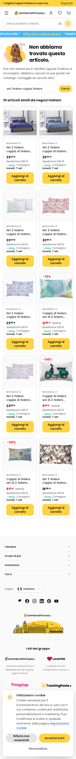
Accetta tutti (54, 738)
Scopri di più (13, 556)
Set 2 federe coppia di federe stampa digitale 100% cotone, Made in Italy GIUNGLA (56, 481)
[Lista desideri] (60, 13)
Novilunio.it (13, 143)
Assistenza (12, 565)
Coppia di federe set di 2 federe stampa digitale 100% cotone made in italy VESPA (56, 398)
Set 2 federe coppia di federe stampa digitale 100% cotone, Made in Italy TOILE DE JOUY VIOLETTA (20, 398)
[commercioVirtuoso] (30, 13)
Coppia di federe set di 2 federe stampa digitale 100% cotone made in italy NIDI (56, 315)
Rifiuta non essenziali (21, 738)
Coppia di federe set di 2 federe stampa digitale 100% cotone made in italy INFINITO (19, 481)
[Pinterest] (49, 601)
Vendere (10, 546)
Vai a (8, 574)
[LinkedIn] (42, 601)
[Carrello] (69, 13)
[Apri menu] (6, 13)
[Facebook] (27, 601)
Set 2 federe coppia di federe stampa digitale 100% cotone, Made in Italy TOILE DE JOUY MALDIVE (56, 232)
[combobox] (30, 23)
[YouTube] (56, 601)
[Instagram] (34, 601)
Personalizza (38, 749)
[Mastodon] (20, 601)
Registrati (67, 3)
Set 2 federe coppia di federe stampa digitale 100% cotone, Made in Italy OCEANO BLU (20, 149)
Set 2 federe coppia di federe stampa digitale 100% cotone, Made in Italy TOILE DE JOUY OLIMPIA (20, 315)
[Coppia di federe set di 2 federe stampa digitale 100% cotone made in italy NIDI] (56, 288)
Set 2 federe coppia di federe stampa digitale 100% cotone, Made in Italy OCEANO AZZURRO (56, 149)
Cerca (65, 88)
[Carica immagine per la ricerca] (60, 23)
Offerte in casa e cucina (47, 34)
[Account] (51, 13)
